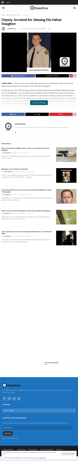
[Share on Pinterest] (71, 75)
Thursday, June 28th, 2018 (27, 29)
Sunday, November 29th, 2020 (22, 171)
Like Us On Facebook (51, 363)
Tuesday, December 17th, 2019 (20, 194)
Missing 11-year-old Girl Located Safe (15, 169)
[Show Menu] (3, 8)
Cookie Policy (21, 449)
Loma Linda (25, 15)
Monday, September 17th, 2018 (21, 236)
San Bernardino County (13, 15)
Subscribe (8, 433)
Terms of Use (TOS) (47, 449)
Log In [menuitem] (8, 2)
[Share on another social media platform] (74, 75)
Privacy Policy (33, 449)
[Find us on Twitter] (9, 398)
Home (3, 15)
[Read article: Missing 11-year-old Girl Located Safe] (66, 175)
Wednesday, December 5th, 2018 (21, 213)
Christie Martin (7, 171)
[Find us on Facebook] (4, 398)
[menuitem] (2, 2)
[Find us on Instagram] (14, 398)
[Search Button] (75, 8)
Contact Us (59, 449)
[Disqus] (39, 277)
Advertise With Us (7, 449)
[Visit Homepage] (39, 8)
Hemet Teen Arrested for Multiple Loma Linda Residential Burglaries (26, 211)
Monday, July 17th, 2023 (19, 153)
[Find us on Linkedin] (19, 398)
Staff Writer (12, 29)
